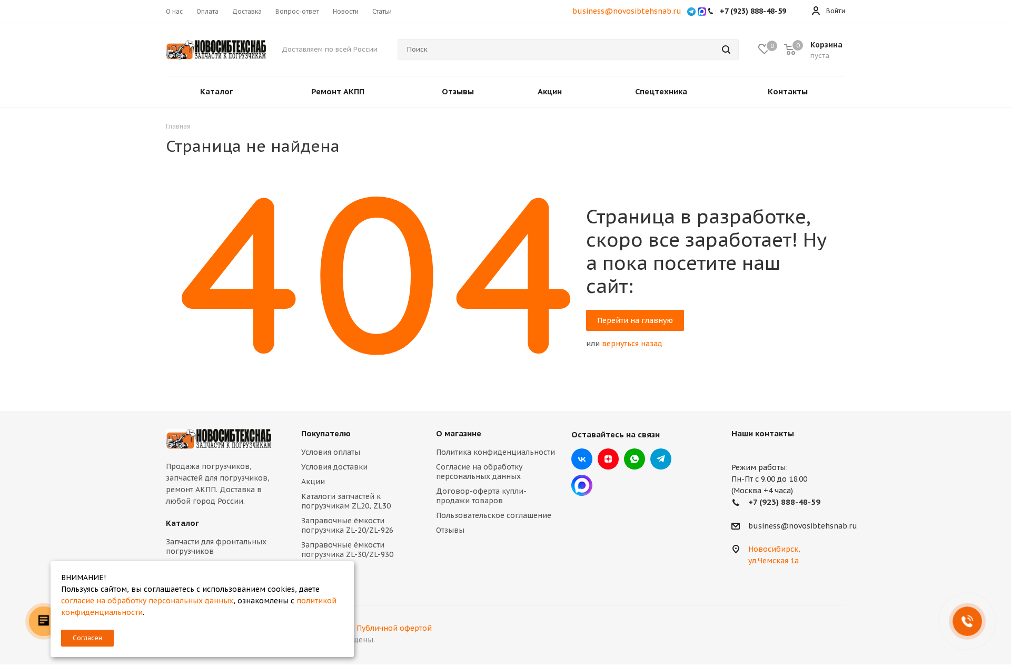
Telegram (660, 459)
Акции (313, 481)
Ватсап (634, 459)
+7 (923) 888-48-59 (784, 502)
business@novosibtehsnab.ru (626, 11)
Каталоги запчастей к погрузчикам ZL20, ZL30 (346, 501)
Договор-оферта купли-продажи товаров (481, 495)
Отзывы (450, 530)
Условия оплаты (330, 452)
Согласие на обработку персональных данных (479, 471)
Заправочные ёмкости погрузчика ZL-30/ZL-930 (347, 549)
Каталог (182, 523)
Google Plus (581, 485)
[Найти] (726, 49)
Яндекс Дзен (608, 459)
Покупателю (326, 433)
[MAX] (702, 11)
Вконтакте (581, 459)
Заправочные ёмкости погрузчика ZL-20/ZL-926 (347, 525)
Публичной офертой (394, 628)
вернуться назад (632, 343)
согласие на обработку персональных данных (147, 600)
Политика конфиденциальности (495, 452)
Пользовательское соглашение (493, 515)
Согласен (87, 638)
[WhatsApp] (691, 11)
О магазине (458, 433)
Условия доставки (334, 467)
